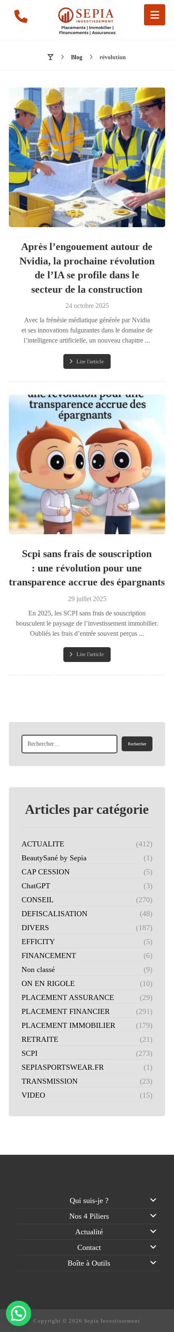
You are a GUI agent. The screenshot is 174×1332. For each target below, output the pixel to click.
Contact (89, 1247)
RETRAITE (40, 1039)
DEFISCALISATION (54, 913)
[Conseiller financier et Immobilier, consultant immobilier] (87, 22)
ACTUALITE (43, 844)
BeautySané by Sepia (54, 858)
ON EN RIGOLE (48, 983)
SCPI (30, 1053)
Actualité (89, 1232)
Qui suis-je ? (89, 1200)
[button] (154, 14)
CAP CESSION (46, 872)
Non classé (38, 969)
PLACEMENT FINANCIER (66, 1011)
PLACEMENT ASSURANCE (68, 997)
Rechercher (137, 744)
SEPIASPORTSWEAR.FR (63, 1067)
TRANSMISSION (50, 1081)
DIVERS (35, 927)
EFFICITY (38, 941)
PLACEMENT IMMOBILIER (68, 1025)
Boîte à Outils (89, 1263)
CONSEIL (38, 899)
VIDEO (33, 1095)
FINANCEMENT (49, 955)
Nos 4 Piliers (89, 1216)
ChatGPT (36, 886)
